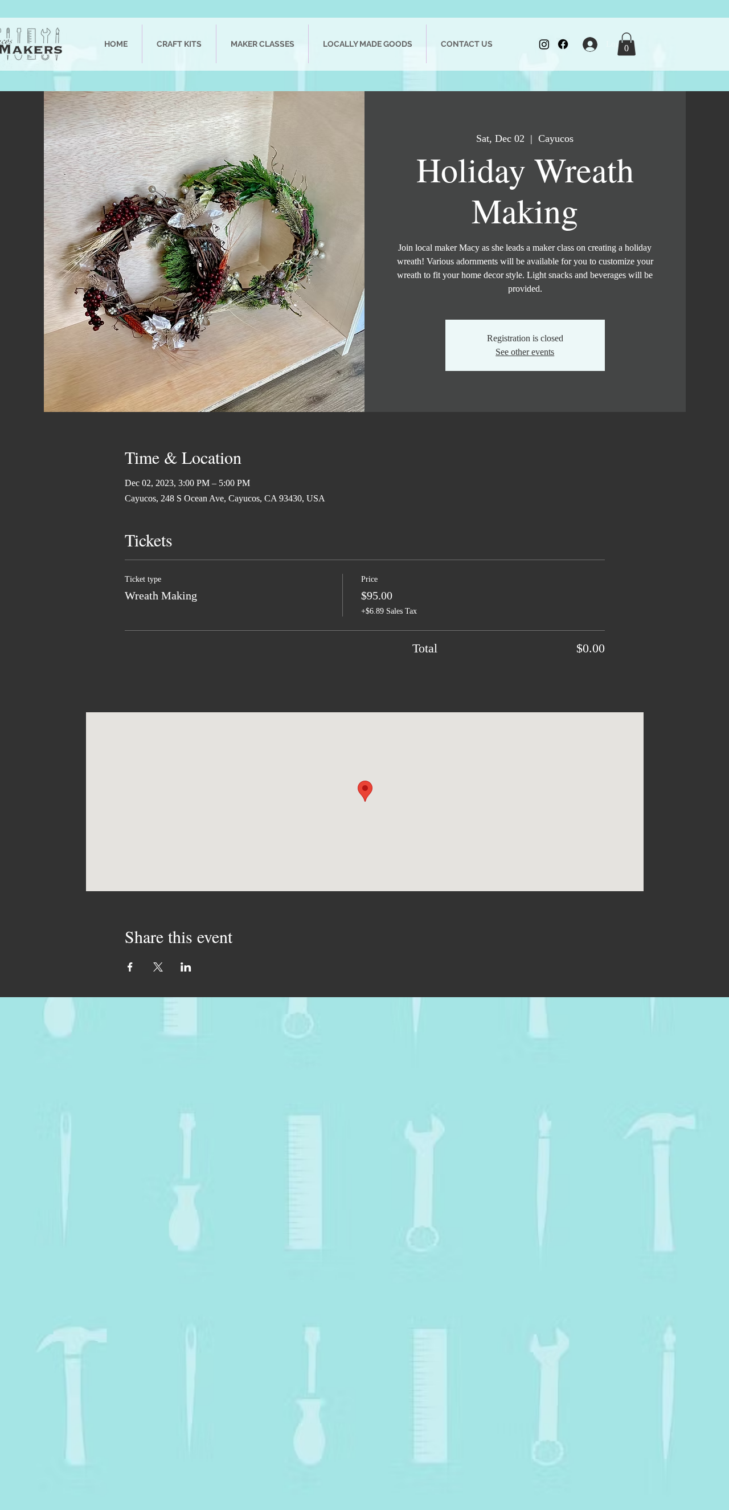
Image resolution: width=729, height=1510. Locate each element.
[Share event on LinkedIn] (186, 967)
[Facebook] (563, 44)
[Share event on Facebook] (130, 967)
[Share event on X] (158, 967)
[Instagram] (544, 44)
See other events (524, 352)
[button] (626, 44)
